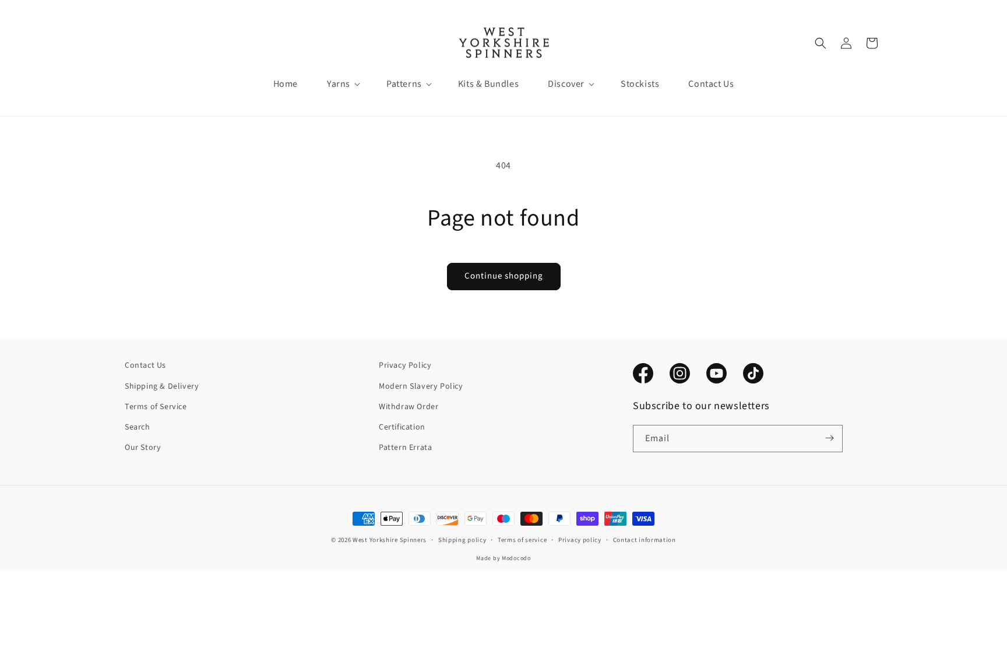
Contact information (644, 539)
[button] (338, 84)
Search (137, 426)
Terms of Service (156, 406)
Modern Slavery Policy (421, 386)
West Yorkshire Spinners (390, 540)
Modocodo (516, 558)
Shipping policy (462, 539)
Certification (402, 426)
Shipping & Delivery (162, 386)
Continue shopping (503, 276)
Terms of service (522, 539)
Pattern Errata (405, 447)
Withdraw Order (408, 406)
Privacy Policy (405, 365)
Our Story (143, 447)
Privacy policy (579, 539)
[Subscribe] (829, 438)
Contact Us (145, 365)
